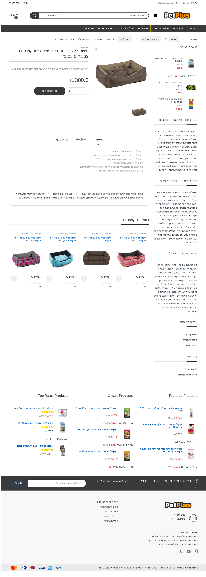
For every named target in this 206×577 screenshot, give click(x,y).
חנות (25, 3)
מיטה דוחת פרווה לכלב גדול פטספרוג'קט (38, 197)
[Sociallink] (196, 551)
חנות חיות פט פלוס (186, 567)
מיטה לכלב (125, 39)
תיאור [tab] (98, 139)
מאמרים (89, 28)
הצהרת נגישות (111, 521)
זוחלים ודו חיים (126, 28)
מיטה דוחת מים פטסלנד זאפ (71, 197)
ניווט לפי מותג (111, 516)
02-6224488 (188, 3)
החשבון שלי (191, 334)
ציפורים (144, 28)
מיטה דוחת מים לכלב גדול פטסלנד (103, 197)
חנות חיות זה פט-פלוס (107, 502)
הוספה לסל (47, 91)
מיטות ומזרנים (131, 233)
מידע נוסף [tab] (62, 139)
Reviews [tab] (81, 139)
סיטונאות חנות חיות (109, 506)
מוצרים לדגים (162, 28)
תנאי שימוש (191, 345)
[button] (96, 49)
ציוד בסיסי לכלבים (150, 39)
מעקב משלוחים (190, 340)
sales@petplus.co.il (166, 3)
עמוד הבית (192, 39)
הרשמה (12, 3)
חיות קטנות (106, 28)
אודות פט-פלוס (111, 511)
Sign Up (19, 483)
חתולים (179, 28)
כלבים (193, 28)
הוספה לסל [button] (119, 278)
